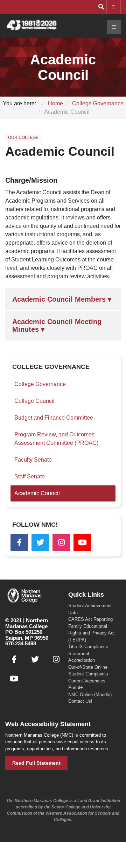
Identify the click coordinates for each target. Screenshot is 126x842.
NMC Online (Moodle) (90, 694)
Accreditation (81, 660)
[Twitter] (40, 542)
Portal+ (75, 687)
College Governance (40, 384)
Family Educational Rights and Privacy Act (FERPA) (91, 633)
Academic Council (59, 151)
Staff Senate (29, 476)
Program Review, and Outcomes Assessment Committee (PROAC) (56, 438)
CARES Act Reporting (90, 619)
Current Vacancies (86, 680)
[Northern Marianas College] (31, 25)
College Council (34, 401)
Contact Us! (80, 701)
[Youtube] (82, 542)
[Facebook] (19, 542)
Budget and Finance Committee (53, 418)
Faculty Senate (33, 460)
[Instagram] (61, 542)
